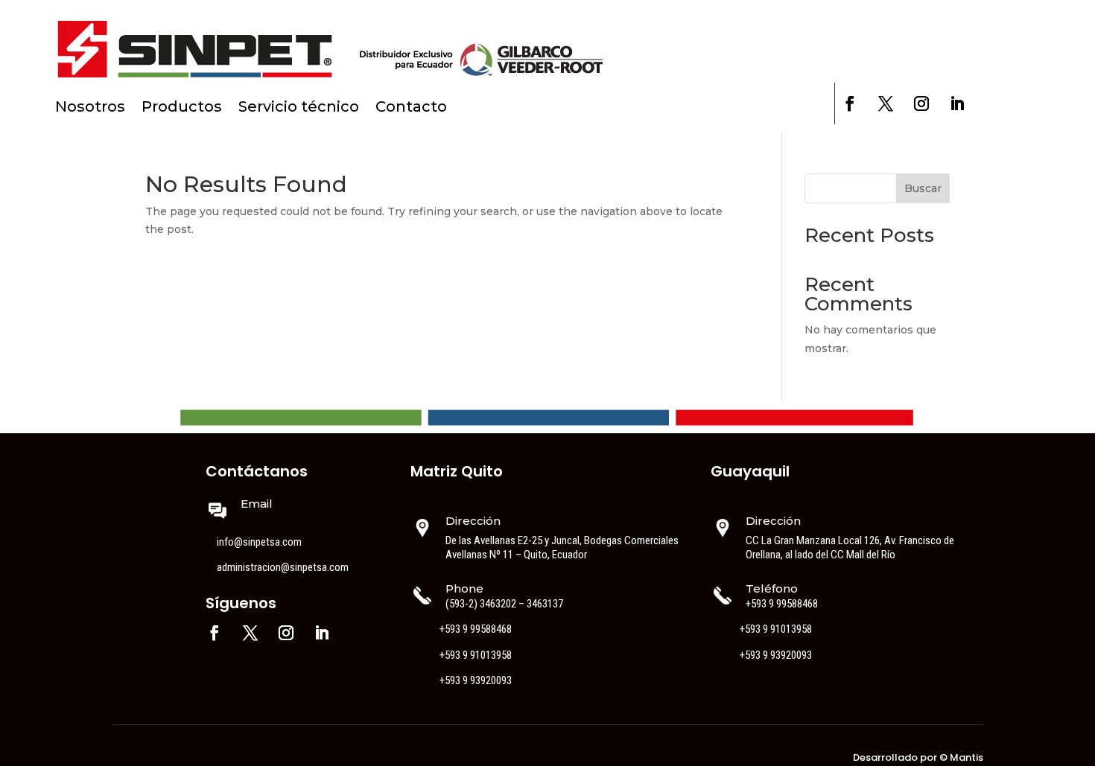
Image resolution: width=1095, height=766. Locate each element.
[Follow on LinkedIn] (957, 103)
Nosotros (90, 108)
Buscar (923, 188)
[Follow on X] (886, 103)
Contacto (411, 108)
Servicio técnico (298, 108)
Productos (182, 108)
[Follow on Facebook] (850, 103)
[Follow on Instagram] (921, 103)
